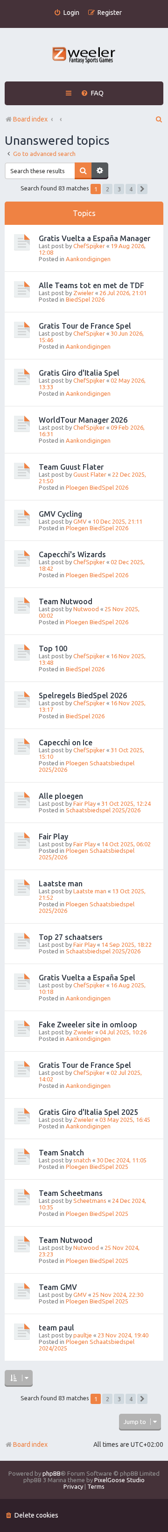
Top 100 (53, 648)
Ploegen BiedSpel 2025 (97, 1166)
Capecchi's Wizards (72, 554)
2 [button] (107, 189)
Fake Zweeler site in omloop (88, 1024)
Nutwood (86, 609)
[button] (142, 189)
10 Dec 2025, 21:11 (117, 521)
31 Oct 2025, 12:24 (126, 803)
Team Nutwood (65, 601)
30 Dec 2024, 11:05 (122, 1160)
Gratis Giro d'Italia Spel (79, 373)
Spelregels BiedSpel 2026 (83, 695)
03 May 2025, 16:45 (124, 1119)
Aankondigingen (88, 259)
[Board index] (84, 56)
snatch (82, 1160)
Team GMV (58, 1287)
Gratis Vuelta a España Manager (94, 238)
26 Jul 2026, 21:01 (123, 293)
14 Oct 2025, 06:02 (126, 844)
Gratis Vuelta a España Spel (87, 977)
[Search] (83, 170)
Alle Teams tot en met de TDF (91, 285)
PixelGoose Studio (119, 1480)
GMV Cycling (60, 514)
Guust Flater (89, 474)
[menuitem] (66, 13)
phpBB (51, 1473)
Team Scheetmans (71, 1193)
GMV (80, 521)
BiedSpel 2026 (85, 299)
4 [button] (131, 189)
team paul (56, 1327)
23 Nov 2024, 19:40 (123, 1335)
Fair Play (84, 803)
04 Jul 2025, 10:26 (123, 1032)
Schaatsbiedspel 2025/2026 (103, 810)
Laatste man (61, 883)
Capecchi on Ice (65, 742)
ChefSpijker (89, 246)
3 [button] (119, 189)
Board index (30, 1444)
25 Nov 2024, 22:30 (117, 1294)
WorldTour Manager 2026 (83, 420)
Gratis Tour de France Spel (85, 326)
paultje (82, 1335)
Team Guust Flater (71, 467)
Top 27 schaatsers (71, 937)
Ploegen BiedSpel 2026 (97, 487)
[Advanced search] (99, 170)
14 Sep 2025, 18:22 (126, 944)
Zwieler (83, 293)
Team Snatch (61, 1152)
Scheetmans (89, 1200)
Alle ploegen (61, 796)
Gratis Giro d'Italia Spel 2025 (88, 1112)
